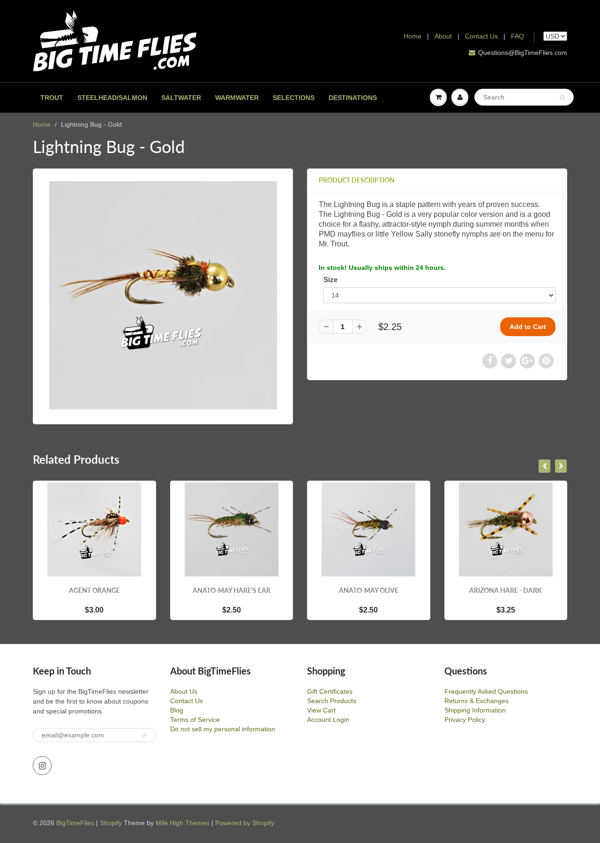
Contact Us (481, 36)
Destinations (353, 97)
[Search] (562, 97)
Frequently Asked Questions (486, 691)
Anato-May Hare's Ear (231, 590)
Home (412, 36)
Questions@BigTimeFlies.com (522, 52)
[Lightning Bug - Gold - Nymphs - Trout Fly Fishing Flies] (163, 295)
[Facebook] (489, 360)
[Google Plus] (527, 360)
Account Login (328, 719)
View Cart (321, 710)
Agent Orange (94, 590)
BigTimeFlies (75, 823)
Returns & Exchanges (476, 701)
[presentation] (544, 466)
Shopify (111, 823)
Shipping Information (475, 710)
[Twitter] (508, 360)
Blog (176, 710)
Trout (51, 97)
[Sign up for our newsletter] (144, 735)
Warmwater (237, 97)
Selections (294, 97)
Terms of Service (195, 719)
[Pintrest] (546, 360)
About (444, 36)
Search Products (331, 701)
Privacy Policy (464, 719)
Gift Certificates (329, 691)
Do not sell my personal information (222, 729)
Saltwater (181, 97)
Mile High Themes (183, 823)
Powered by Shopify (244, 823)
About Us (183, 691)
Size (330, 280)
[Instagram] (42, 765)
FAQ (517, 36)
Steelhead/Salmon (112, 97)
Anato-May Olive (368, 590)
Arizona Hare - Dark (505, 590)
